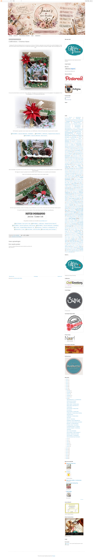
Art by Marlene (77, 150)
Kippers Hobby (77, 201)
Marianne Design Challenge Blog (72, 483)
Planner (75, 226)
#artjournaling (78, 118)
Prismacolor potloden (74, 229)
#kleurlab (75, 135)
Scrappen (76, 234)
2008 (67, 458)
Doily (66, 177)
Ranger (71, 230)
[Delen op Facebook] (27, 235)
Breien (80, 155)
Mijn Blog (10, 35)
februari (68, 444)
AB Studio (76, 148)
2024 (67, 380)
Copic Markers (67, 164)
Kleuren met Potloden (74, 202)
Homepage (36, 276)
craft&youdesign (72, 165)
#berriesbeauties (74, 119)
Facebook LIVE (67, 184)
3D (76, 146)
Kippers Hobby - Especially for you (73, 405)
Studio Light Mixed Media (74, 241)
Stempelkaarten (72, 240)
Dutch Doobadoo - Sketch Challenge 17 (73, 432)
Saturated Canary (77, 231)
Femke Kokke (78, 184)
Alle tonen (82, 499)
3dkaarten (80, 146)
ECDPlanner (71, 181)
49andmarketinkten (73, 147)
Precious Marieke (74, 228)
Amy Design (78, 149)
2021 (67, 382)
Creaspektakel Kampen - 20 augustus (73, 426)
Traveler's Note (79, 244)
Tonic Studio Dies (73, 244)
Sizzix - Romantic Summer (71, 402)
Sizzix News (69, 417)
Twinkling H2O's (71, 245)
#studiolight (66, 145)
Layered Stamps (75, 206)
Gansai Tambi (76, 187)
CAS (69, 161)
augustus (68, 396)
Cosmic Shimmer (77, 164)
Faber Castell (74, 183)
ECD (81, 180)
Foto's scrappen (80, 186)
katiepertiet (69, 200)
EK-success (80, 181)
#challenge (72, 120)
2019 (67, 385)
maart (68, 443)
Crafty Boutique (69, 407)
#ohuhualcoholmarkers (68, 139)
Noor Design (72, 218)
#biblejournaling (81, 119)
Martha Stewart (80, 211)
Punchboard (66, 230)
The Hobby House (80, 242)
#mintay (66, 138)
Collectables (66, 163)
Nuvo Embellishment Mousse (72, 221)
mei (67, 440)
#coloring (74, 121)
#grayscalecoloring (79, 130)
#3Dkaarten (70, 117)
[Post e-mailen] (21, 235)
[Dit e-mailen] (23, 235)
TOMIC (67, 244)
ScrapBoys (72, 234)
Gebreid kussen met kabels (71, 401)
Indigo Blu (66, 196)
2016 (67, 389)
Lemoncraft (72, 207)
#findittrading (68, 130)
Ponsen (75, 227)
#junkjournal (73, 134)
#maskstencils (80, 137)
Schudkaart (71, 232)
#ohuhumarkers (76, 139)
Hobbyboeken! (37, 35)
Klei (82, 201)
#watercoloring (79, 145)
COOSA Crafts (80, 163)
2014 (67, 449)
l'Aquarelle (71, 204)
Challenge (77, 161)
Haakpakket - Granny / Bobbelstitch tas (73, 420)
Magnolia (77, 209)
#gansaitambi (73, 130)
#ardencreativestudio (68, 118)
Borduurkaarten (67, 155)
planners (78, 226)
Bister (75, 153)
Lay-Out (70, 206)
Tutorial (66, 245)
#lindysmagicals (67, 136)
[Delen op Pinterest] (28, 235)
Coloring (71, 163)
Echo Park (76, 181)
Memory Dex (80, 212)
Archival (72, 150)
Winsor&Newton (69, 249)
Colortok (75, 163)
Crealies (66, 167)
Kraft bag (70, 203)
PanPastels (74, 223)
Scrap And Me (68, 233)
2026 (67, 379)
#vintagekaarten (72, 145)
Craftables (79, 165)
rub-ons (71, 231)
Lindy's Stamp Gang (79, 208)
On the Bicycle (69, 410)
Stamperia (66, 240)
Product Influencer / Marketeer (24, 35)
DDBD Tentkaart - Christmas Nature (73, 404)
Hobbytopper (75, 192)
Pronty (81, 229)
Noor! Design (71, 220)
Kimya (71, 201)
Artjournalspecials (67, 152)
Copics (73, 164)
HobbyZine (81, 193)
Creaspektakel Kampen (74, 167)
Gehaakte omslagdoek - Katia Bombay (73, 427)
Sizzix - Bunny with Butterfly (71, 430)
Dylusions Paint (77, 180)
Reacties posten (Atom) (18, 278)
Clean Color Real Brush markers (76, 162)
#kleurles (80, 135)
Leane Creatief (67, 207)
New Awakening (80, 217)
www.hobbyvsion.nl (43, 220)
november (69, 392)
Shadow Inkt (69, 235)
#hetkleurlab (66, 131)
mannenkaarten (72, 210)
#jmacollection (67, 134)
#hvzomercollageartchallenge (76, 131)
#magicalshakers (74, 136)
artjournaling (80, 151)
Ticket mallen (68, 243)
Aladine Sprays (73, 149)
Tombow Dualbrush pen (79, 243)
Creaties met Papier (69, 168)
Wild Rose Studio (80, 248)
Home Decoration (69, 194)
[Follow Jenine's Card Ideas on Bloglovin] (70, 69)
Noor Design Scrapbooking (73, 219)
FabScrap (80, 183)
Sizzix (80, 236)
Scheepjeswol (67, 232)
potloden (69, 228)
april (68, 441)
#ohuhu (80, 138)
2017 (67, 388)
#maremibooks (67, 137)
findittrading (70, 185)
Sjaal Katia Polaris (70, 414)
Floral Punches (81, 185)
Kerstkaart (67, 201)
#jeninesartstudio (79, 132)
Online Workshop (80, 222)
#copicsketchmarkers (77, 122)
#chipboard (76, 120)
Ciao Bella (67, 162)
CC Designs (72, 161)
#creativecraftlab (75, 123)
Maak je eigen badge (68, 99)
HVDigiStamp (80, 194)
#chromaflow (81, 120)
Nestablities (71, 217)
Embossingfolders (67, 183)
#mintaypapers (73, 138)
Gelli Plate (71, 188)
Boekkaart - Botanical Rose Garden (73, 433)
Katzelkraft (74, 200)
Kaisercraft (80, 199)
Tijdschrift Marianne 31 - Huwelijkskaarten (74, 399)
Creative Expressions (78, 168)
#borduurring (68, 120)
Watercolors (76, 247)
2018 (67, 386)
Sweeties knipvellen (73, 242)
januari (68, 446)
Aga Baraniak (81, 148)
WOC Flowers (75, 249)
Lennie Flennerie (77, 207)
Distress (66, 175)
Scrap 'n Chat (81, 232)
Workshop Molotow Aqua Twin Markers (73, 436)
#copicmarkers (67, 122)
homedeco (75, 194)
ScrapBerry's (79, 233)
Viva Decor (66, 247)
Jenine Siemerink (67, 97)
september (69, 395)
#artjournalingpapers (68, 119)
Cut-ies (66, 169)
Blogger (53, 555)
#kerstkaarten (80, 134)
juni (67, 438)
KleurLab (80, 202)
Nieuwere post (11, 276)
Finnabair (75, 185)
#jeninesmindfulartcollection (69, 133)
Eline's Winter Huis (68, 182)
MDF (75, 212)
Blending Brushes (68, 154)
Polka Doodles (71, 227)
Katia (65, 200)
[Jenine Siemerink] (65, 98)
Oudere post (60, 276)
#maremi (80, 136)
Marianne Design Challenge (72, 211)
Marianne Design (79, 210)
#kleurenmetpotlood (68, 135)
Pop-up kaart (80, 227)
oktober (68, 393)
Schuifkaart (76, 232)
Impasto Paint (80, 195)
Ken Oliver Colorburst (80, 200)
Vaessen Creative (68, 246)
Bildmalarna (70, 153)
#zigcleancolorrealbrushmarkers (69, 146)
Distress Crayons (71, 175)
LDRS (80, 206)
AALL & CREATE (70, 148)
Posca (66, 228)
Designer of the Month (70, 174)
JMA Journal (70, 199)
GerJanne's (68, 471)
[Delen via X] (26, 235)
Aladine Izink (68, 149)
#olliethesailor (67, 140)
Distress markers (67, 176)
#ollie (81, 139)
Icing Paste (75, 195)
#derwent (80, 123)
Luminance (68, 209)
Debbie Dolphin (69, 491)
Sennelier (81, 234)
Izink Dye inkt (71, 197)
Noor (67, 218)
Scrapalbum (74, 233)
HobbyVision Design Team (74, 193)
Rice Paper (78, 230)
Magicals (72, 209)
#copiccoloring (79, 121)
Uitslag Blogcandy (79, 245)
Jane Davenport (77, 197)
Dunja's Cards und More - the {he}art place (73, 480)
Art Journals (70, 151)
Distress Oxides (74, 176)
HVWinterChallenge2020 (68, 195)
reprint (74, 230)
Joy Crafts (75, 199)
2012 (67, 452)
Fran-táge (67, 187)
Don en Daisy (71, 177)
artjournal (75, 151)
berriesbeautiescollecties (78, 152)
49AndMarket (67, 147)
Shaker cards (79, 235)
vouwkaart (71, 247)
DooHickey (77, 177)
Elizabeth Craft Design (78, 182)
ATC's (72, 152)
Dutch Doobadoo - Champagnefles (73, 435)
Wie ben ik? (16, 35)
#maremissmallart (73, 137)
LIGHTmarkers (72, 208)
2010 (67, 455)
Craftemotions (14, 236)
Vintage (80, 246)
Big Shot (66, 153)
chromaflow (81, 161)
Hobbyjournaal (67, 192)
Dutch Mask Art (70, 180)
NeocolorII (66, 217)
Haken (32, 35)
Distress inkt (78, 175)
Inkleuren (71, 196)
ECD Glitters (66, 181)
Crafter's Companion (77, 166)
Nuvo (76, 220)
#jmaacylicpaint (78, 133)
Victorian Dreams (75, 246)
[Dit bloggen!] (24, 235)
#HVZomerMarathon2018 (69, 132)
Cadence (66, 157)
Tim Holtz (73, 243)
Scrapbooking (67, 234)
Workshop (81, 249)
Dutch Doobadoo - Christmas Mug (72, 411)
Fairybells (73, 184)
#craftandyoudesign (68, 123)
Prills (79, 228)
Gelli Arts (66, 188)
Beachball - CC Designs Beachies (72, 423)
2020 (67, 383)
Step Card (77, 240)
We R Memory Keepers (72, 248)
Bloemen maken (75, 154)
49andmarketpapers (80, 147)
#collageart (68, 121)
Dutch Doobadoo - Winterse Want (72, 408)
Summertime (69, 429)
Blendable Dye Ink (80, 153)
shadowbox (74, 235)
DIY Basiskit (81, 176)
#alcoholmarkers (78, 117)
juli (67, 398)
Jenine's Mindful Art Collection (74, 198)
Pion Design (68, 226)
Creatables (81, 167)
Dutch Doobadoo (18, 236)
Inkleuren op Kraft (77, 196)
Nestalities (75, 217)
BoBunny (80, 154)
